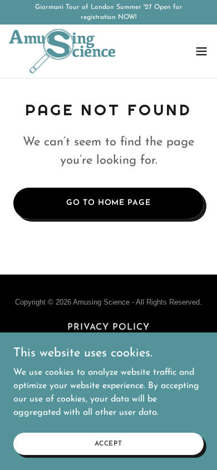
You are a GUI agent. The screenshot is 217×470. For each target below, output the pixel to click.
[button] (201, 51)
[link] (62, 51)
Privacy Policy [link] (108, 327)
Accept (108, 443)
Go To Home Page (108, 203)
